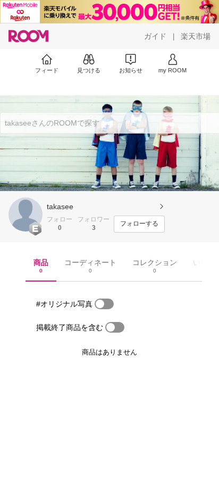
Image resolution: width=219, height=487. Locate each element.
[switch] (104, 304)
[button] (26, 214)
